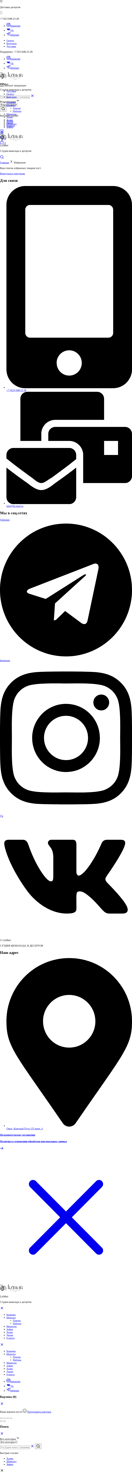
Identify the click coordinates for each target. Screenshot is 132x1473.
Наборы (17, 111)
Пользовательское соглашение (17, 1135)
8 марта (10, 125)
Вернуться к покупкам (12, 173)
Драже (9, 123)
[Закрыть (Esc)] (1, 1418)
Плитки (17, 108)
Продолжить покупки (39, 1411)
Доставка (11, 46)
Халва (9, 120)
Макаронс (11, 114)
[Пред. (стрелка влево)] (1, 1421)
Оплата (10, 40)
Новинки (11, 102)
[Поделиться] (4, 1418)
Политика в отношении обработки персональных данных (33, 1141)
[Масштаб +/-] (11, 1418)
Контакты (11, 43)
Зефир (9, 117)
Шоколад (11, 1354)
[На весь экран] (7, 1418)
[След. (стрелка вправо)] (4, 1421)
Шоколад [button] (11, 105)
